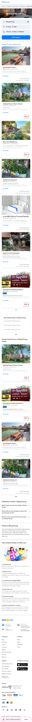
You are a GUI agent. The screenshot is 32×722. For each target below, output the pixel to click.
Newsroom (4, 642)
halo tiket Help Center (7, 664)
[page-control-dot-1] (16, 496)
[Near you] (28, 22)
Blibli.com (4, 657)
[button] (16, 506)
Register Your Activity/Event (5, 676)
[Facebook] (3, 709)
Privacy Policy (5, 668)
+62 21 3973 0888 (25, 630)
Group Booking (5, 666)
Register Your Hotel (6, 673)
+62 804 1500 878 (25, 627)
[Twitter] (7, 709)
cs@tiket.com (8, 630)
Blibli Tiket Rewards (6, 652)
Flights (18, 639)
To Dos (18, 647)
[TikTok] (24, 709)
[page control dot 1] (16, 334)
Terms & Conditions (6, 671)
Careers (4, 644)
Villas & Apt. (20, 644)
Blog (3, 639)
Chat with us (8, 626)
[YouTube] (16, 709)
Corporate (4, 647)
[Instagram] (20, 709)
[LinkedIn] (11, 709)
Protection (4, 654)
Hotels (18, 642)
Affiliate (4, 649)
